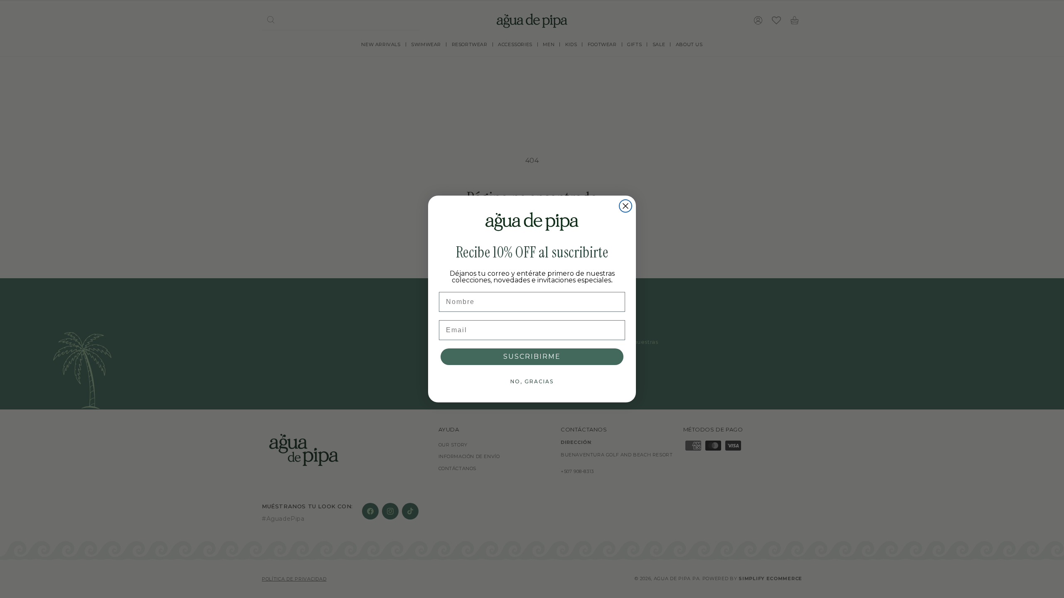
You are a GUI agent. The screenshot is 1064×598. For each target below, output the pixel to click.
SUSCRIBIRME (532, 356)
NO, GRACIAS (532, 381)
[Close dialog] (625, 206)
